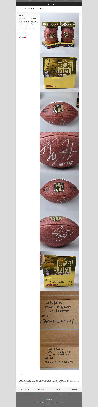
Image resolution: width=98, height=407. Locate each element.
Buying (41, 394)
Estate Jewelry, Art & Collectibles (33, 8)
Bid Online (35, 394)
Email (19, 37)
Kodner (49, 4)
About (25, 394)
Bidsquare (24, 389)
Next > (23, 10)
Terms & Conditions (65, 394)
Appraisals (51, 394)
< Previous (20, 10)
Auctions (30, 394)
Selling (45, 394)
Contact (73, 394)
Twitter (23, 37)
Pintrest (25, 37)
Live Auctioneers (40, 389)
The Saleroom (73, 389)
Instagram (49, 399)
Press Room (57, 394)
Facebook (21, 37)
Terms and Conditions (35, 383)
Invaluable (57, 389)
